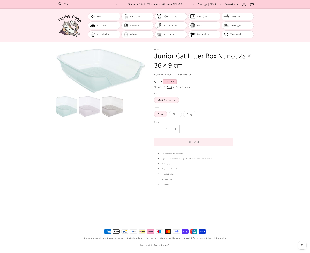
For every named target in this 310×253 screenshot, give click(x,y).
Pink (177, 114)
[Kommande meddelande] (193, 4)
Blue (162, 114)
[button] (252, 4)
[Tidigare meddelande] (117, 4)
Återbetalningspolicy (94, 238)
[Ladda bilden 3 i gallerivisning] (112, 106)
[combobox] (85, 4)
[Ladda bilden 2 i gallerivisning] (89, 106)
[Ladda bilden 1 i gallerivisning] (66, 106)
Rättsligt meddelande (170, 238)
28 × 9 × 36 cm (168, 100)
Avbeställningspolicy (216, 238)
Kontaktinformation (193, 238)
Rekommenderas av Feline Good (173, 74)
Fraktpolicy (150, 238)
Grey (191, 114)
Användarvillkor (134, 238)
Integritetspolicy (115, 238)
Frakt (169, 87)
